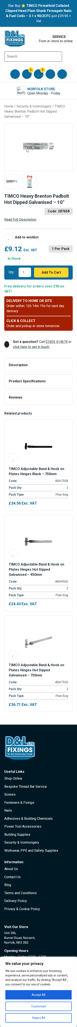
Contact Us (12, 877)
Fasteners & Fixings (19, 803)
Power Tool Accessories (22, 826)
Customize (38, 1006)
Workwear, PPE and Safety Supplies (31, 851)
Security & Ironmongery (33, 106)
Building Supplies (17, 835)
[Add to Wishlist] (21, 237)
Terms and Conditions (20, 893)
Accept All (38, 995)
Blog (7, 885)
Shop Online (13, 778)
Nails (8, 810)
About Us (11, 869)
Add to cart (51, 272)
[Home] (15, 38)
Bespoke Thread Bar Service (25, 787)
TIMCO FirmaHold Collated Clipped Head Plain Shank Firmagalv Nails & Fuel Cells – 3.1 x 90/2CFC (38, 11)
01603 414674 (57, 342)
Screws (10, 794)
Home (8, 106)
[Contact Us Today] (62, 74)
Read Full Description (20, 220)
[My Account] (50, 74)
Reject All (38, 1018)
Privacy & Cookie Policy (22, 909)
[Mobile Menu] (15, 74)
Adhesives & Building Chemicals (28, 819)
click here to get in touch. (31, 347)
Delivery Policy (15, 901)
